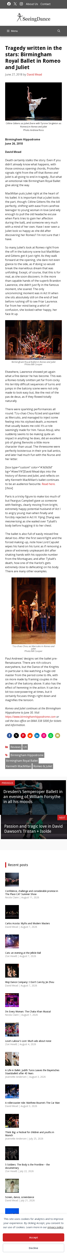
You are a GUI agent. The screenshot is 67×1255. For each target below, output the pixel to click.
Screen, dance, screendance (19, 1197)
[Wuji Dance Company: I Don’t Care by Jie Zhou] (12, 975)
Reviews (15, 747)
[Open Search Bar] (59, 31)
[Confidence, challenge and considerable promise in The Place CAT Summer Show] (12, 884)
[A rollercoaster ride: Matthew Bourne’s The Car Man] (12, 1096)
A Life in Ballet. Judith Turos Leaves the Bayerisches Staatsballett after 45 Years (32, 1072)
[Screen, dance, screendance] (12, 1190)
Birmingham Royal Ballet (22, 761)
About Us (32, 4)
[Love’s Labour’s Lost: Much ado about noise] (12, 1034)
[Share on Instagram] (43, 735)
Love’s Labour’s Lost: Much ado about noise (28, 1041)
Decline (33, 1248)
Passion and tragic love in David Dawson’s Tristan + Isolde (33, 829)
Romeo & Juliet (42, 766)
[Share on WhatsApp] (50, 735)
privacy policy (55, 1227)
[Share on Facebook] (9, 735)
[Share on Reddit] (30, 735)
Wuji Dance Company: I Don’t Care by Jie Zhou (29, 982)
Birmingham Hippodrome (26, 755)
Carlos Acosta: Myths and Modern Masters (27, 923)
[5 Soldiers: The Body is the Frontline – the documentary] (12, 1158)
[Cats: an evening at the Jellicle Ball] (12, 946)
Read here (48, 484)
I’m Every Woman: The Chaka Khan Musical (28, 1011)
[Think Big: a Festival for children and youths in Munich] (12, 1125)
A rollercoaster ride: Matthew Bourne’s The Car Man (32, 1102)
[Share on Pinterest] (23, 735)
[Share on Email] (57, 735)
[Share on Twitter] (16, 735)
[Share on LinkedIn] (37, 735)
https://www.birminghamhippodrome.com (30, 717)
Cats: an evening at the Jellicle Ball (23, 952)
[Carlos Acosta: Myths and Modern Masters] (12, 917)
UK (25, 747)
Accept (33, 1237)
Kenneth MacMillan (18, 766)
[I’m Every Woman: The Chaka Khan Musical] (12, 1005)
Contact (46, 4)
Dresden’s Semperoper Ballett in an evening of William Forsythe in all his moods (33, 796)
